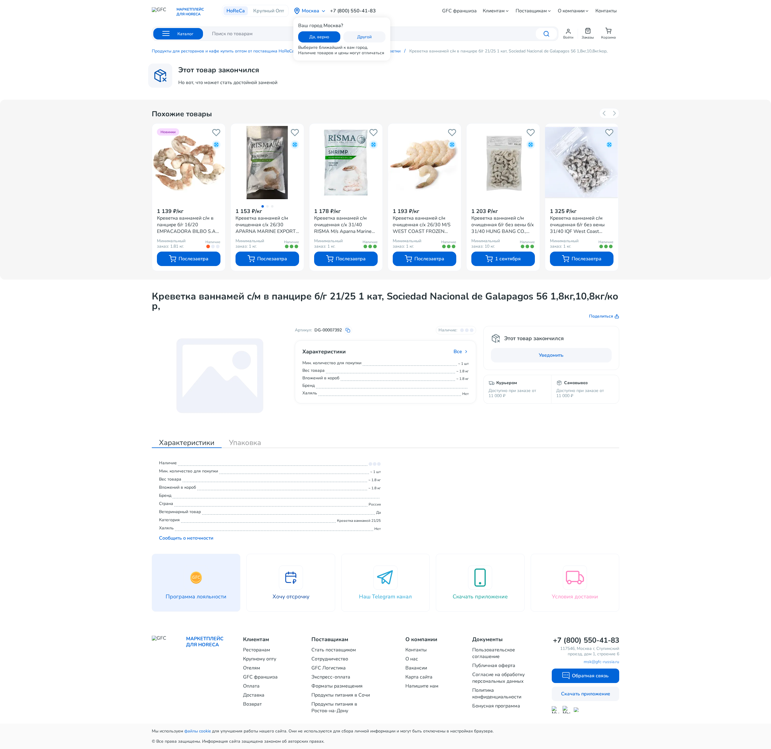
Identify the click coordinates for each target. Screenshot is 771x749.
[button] (568, 33)
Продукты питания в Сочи (340, 695)
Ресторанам (256, 650)
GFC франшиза (459, 11)
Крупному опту (259, 659)
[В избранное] (216, 132)
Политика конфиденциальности (496, 693)
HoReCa (235, 11)
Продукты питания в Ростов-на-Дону (334, 707)
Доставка (253, 695)
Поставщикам (531, 11)
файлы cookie (197, 731)
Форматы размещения (337, 686)
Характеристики (186, 442)
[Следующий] (614, 113)
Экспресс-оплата (330, 677)
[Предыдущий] (604, 113)
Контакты (606, 11)
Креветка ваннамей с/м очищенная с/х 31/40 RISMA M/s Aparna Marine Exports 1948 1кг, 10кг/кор (344, 225)
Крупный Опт (268, 11)
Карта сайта (418, 677)
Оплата (251, 686)
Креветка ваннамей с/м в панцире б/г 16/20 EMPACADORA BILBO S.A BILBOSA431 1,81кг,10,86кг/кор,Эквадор (188, 225)
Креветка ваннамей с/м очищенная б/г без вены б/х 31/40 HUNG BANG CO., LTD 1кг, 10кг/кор (502, 225)
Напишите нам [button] (422, 686)
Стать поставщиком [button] (333, 650)
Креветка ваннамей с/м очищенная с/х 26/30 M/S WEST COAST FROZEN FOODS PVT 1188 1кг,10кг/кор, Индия (423, 225)
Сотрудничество (329, 659)
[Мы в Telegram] (566, 709)
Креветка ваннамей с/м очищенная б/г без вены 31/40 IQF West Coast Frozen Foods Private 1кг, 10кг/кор (577, 225)
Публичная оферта (493, 665)
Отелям (251, 668)
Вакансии (416, 668)
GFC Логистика (328, 668)
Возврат (252, 704)
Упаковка (245, 442)
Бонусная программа (496, 706)
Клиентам (494, 11)
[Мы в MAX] (555, 709)
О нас (411, 659)
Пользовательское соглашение (493, 653)
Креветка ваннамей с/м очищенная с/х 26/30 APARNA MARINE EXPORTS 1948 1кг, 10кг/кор (267, 225)
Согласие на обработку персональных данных (498, 678)
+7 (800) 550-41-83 (353, 11)
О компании (571, 11)
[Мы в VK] (577, 709)
